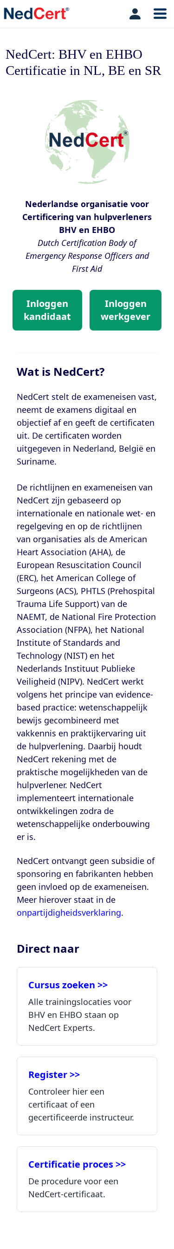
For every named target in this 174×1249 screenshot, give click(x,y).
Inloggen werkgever (125, 310)
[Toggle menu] (160, 14)
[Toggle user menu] (135, 14)
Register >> (54, 1074)
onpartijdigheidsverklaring (69, 912)
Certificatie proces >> (77, 1164)
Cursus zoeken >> (68, 985)
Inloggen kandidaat (47, 310)
